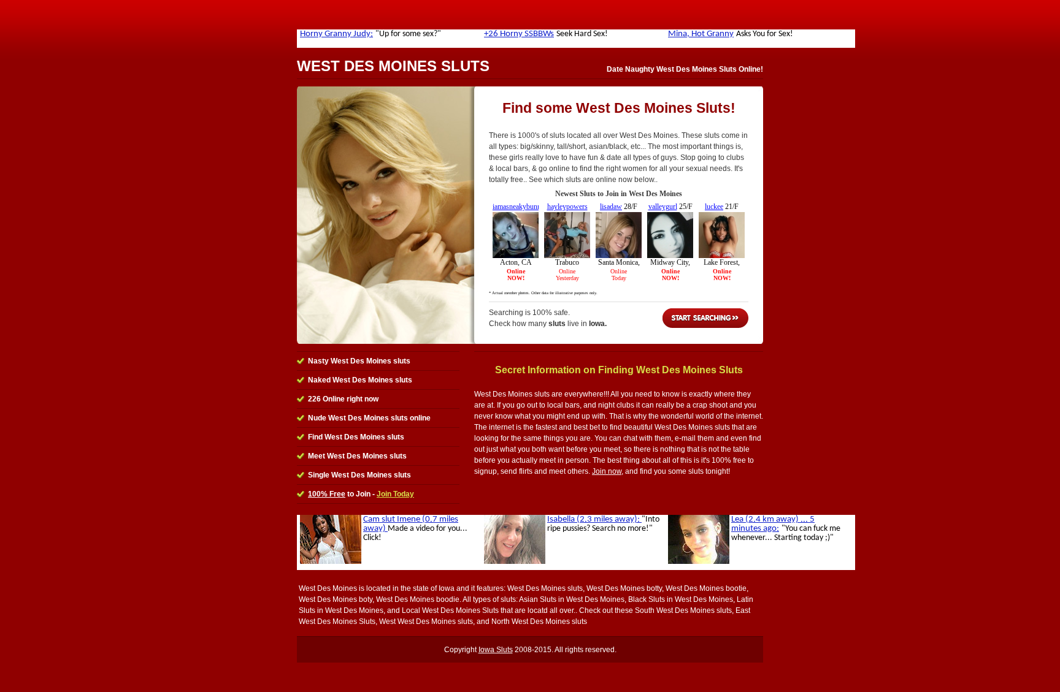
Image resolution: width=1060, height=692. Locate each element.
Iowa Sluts (495, 649)
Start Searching (705, 318)
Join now (606, 471)
